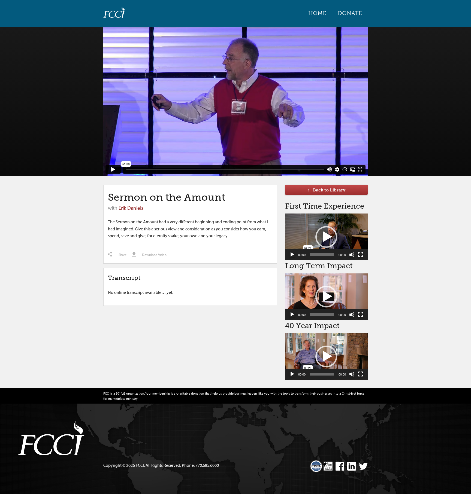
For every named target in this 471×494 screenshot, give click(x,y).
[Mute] (352, 254)
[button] (326, 237)
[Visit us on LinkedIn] (350, 467)
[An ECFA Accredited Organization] (316, 464)
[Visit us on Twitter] (362, 467)
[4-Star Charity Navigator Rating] (328, 466)
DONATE (350, 13)
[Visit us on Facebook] (338, 467)
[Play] (292, 254)
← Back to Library (326, 190)
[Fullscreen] (360, 254)
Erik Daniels (131, 208)
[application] (326, 237)
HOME (317, 13)
